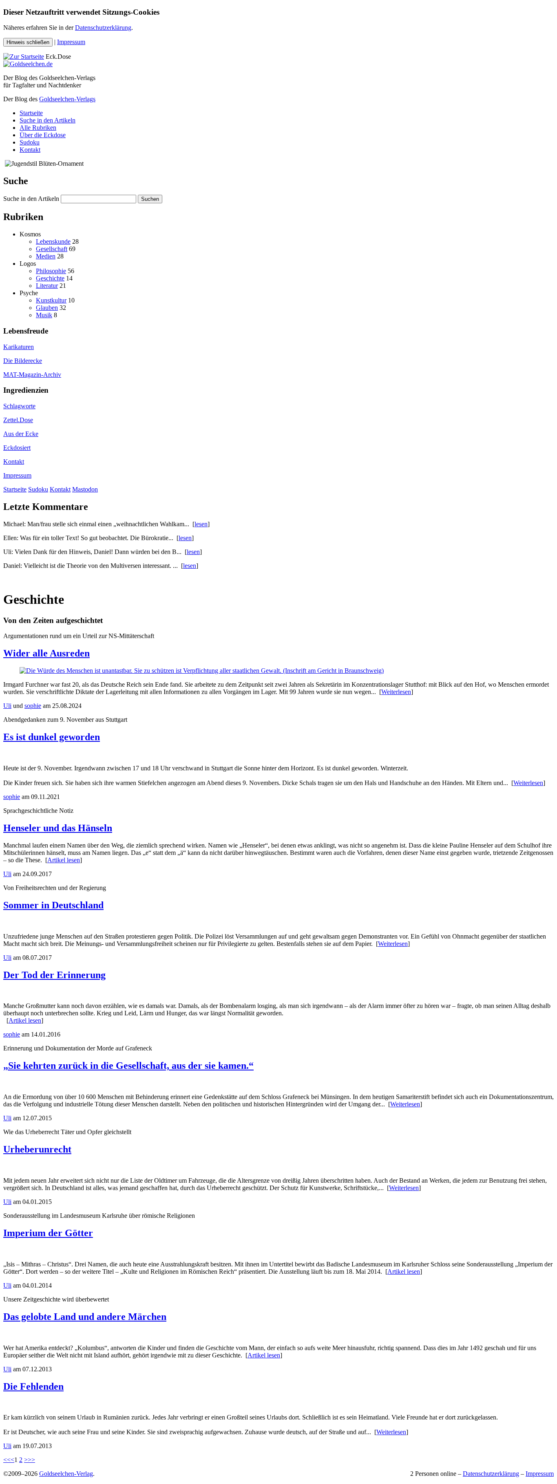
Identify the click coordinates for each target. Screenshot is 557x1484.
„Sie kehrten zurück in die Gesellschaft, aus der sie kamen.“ (128, 1065)
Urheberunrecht (37, 1149)
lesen (201, 524)
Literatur (47, 285)
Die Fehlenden (33, 1386)
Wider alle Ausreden (46, 653)
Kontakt (30, 149)
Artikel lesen (63, 860)
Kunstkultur (51, 300)
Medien (45, 256)
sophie (32, 705)
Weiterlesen (396, 691)
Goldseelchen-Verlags (67, 99)
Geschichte (50, 278)
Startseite (31, 112)
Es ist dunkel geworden (51, 737)
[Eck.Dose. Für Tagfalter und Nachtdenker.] (23, 56)
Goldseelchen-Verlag (66, 1473)
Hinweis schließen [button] (28, 42)
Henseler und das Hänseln (57, 828)
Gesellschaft (51, 248)
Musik (44, 314)
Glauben (47, 307)
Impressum (71, 41)
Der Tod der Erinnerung (54, 975)
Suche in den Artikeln (47, 120)
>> (31, 1459)
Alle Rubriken (38, 127)
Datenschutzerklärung (103, 27)
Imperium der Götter (48, 1233)
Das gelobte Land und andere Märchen (84, 1316)
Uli (7, 705)
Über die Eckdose (43, 134)
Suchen (150, 199)
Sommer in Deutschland (53, 905)
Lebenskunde (53, 241)
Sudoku (30, 142)
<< (7, 1459)
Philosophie (51, 270)
